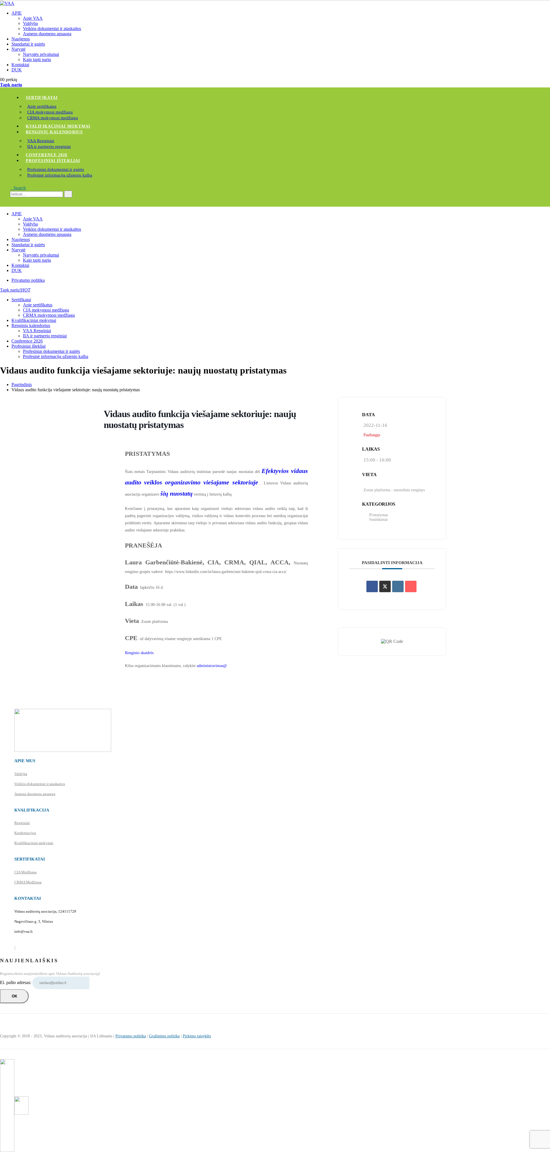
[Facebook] (14, 948)
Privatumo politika (28, 280)
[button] (18, 187)
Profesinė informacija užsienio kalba (59, 175)
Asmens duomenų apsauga (47, 33)
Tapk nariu (11, 84)
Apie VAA (33, 18)
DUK (16, 69)
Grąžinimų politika (164, 1036)
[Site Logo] (7, 3)
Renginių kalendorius (54, 132)
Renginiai (22, 823)
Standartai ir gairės (28, 44)
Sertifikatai (42, 97)
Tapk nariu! (15, 289)
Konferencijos (25, 833)
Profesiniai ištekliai (53, 161)
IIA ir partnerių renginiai (49, 146)
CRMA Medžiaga (28, 882)
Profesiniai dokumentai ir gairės (55, 169)
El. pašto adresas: (16, 982)
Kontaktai (20, 64)
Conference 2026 (47, 155)
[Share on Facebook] (372, 586)
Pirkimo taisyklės (197, 1036)
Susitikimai (378, 519)
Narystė (18, 49)
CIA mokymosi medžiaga (50, 112)
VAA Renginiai (40, 140)
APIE (16, 13)
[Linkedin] (398, 586)
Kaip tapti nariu (37, 59)
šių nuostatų (176, 493)
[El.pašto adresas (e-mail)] (411, 586)
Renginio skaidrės (139, 653)
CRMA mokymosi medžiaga (52, 118)
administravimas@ (212, 666)
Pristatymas (378, 515)
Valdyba (30, 23)
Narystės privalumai (41, 54)
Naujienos (20, 38)
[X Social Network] (385, 586)
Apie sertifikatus (41, 106)
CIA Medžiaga (25, 872)
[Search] (68, 194)
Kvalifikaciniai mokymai (58, 126)
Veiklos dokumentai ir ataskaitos (52, 28)
